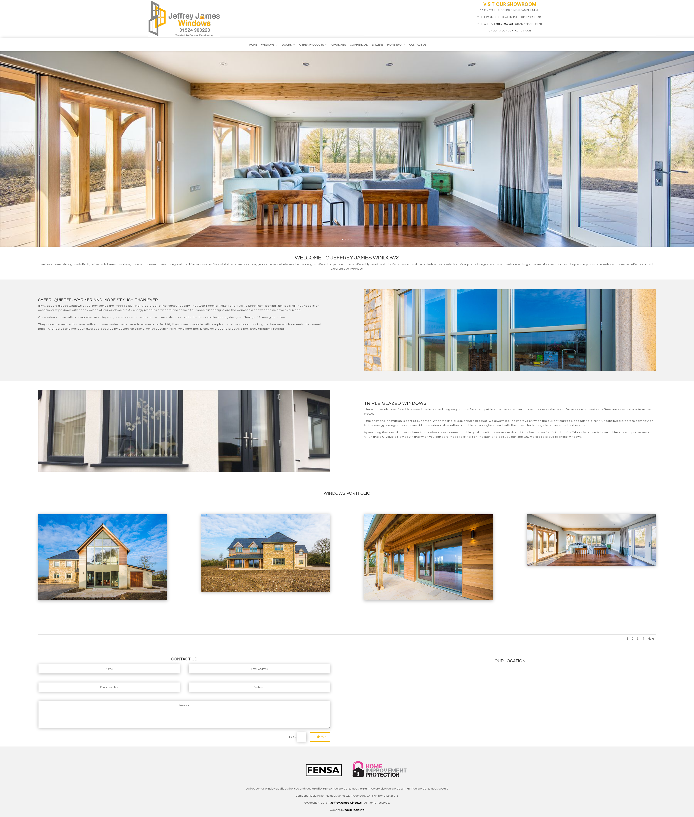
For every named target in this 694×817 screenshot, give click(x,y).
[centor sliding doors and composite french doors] (591, 564)
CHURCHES (338, 45)
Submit (320, 736)
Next (651, 639)
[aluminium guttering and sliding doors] (428, 599)
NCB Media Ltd (354, 810)
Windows (267, 45)
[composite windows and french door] (102, 599)
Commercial (359, 45)
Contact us (417, 45)
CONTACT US (516, 30)
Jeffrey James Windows (345, 802)
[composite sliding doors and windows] (265, 591)
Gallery (377, 45)
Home (253, 45)
